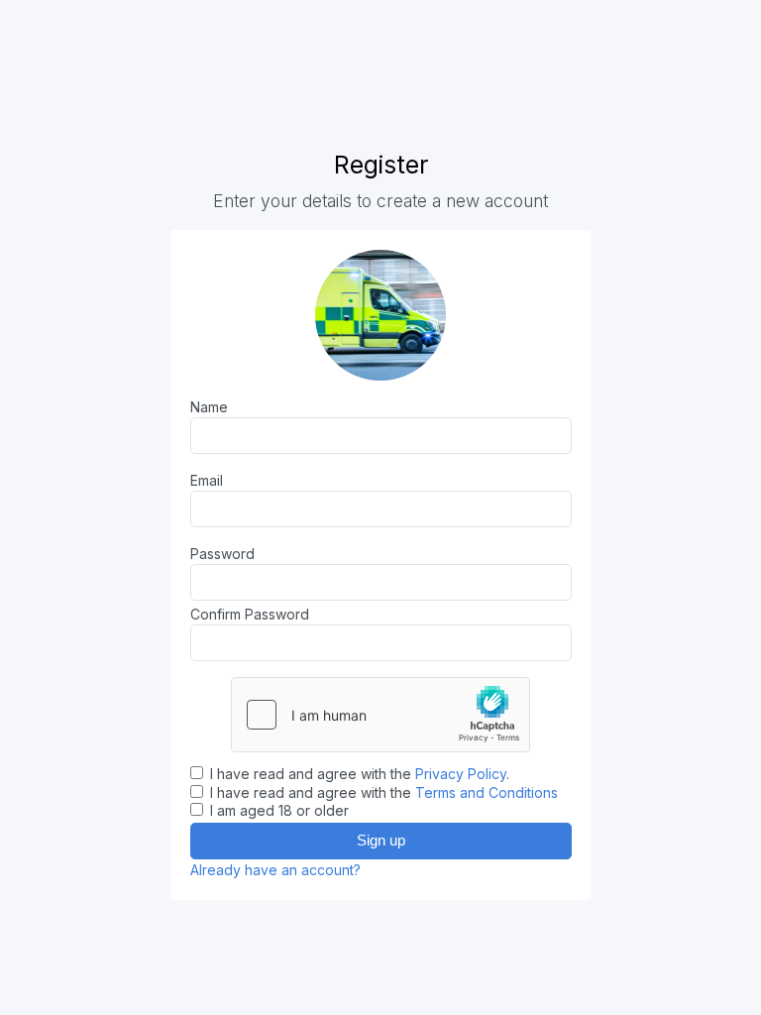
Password (222, 553)
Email (206, 480)
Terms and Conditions (486, 792)
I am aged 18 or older (277, 810)
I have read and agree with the (382, 792)
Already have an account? (275, 869)
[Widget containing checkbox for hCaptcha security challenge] (380, 714)
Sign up (381, 840)
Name (209, 406)
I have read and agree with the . (357, 773)
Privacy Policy (460, 773)
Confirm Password (249, 614)
